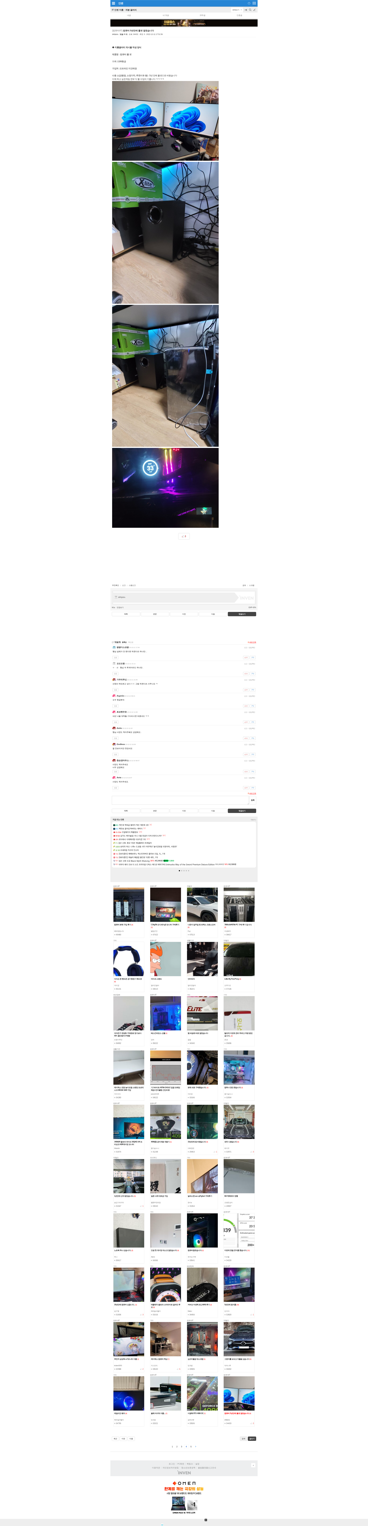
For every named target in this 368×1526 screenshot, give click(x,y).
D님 (189, 931)
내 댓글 (166, 15)
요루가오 (227, 985)
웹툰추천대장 (156, 1203)
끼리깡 (190, 1094)
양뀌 (152, 1040)
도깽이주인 (118, 1040)
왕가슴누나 (228, 1094)
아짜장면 (191, 1148)
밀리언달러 (155, 985)
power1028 (155, 1094)
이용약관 (156, 1468)
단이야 (226, 1311)
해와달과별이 (156, 1311)
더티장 (116, 985)
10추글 (202, 15)
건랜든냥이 (228, 1203)
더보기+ (253, 820)
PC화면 (180, 1464)
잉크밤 (190, 1366)
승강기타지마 (119, 1203)
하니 (115, 1257)
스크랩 (251, 585)
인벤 (120, 3)
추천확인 (115, 585)
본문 (155, 614)
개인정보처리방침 (171, 1468)
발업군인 (154, 931)
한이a (190, 1203)
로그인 (172, 1464)
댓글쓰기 (242, 614)
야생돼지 (227, 931)
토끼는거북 (192, 1257)
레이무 (226, 1148)
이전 (184, 614)
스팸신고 (132, 585)
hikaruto (117, 1148)
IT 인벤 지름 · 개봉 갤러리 (124, 10)
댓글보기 (242, 811)
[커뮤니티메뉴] (113, 3)
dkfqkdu (115, 34)
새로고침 (252, 642)
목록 (126, 614)
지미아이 (117, 1094)
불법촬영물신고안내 (207, 1468)
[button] (179, 870)
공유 (244, 585)
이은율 (226, 1257)
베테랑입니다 (119, 931)
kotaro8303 (118, 1366)
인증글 (239, 15)
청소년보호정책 (188, 1468)
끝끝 (189, 1040)
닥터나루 (227, 1366)
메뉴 (113, 607)
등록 (252, 800)
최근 (115, 1439)
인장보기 (120, 607)
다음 (213, 614)
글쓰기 (254, 9)
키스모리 (154, 1366)
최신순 (130, 642)
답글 (115, 657)
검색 (243, 1439)
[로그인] (249, 3)
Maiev (190, 1311)
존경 (226, 1040)
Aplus (153, 1257)
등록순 (124, 642)
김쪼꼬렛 (191, 1420)
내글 (129, 15)
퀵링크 (190, 1464)
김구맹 (116, 1311)
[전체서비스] (254, 3)
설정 (197, 1464)
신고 (124, 585)
